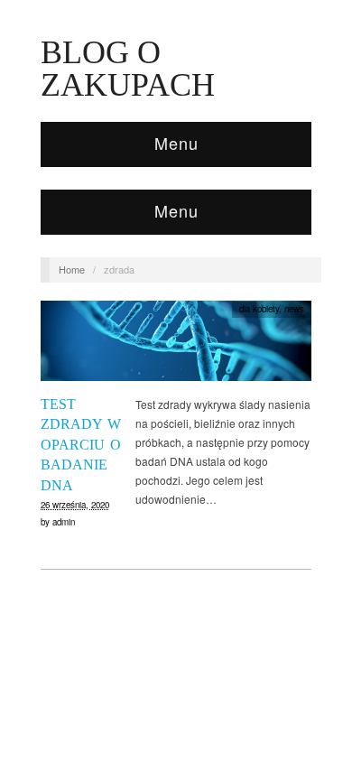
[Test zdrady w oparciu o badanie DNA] (176, 345)
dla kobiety (259, 308)
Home (72, 269)
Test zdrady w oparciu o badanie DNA (81, 444)
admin (63, 522)
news (294, 308)
